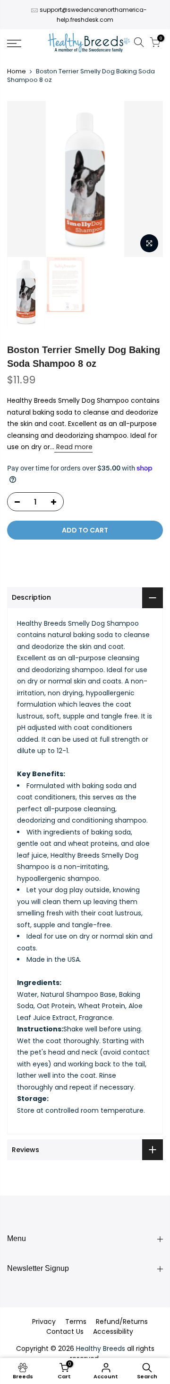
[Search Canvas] (139, 44)
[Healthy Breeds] (89, 43)
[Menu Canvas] (24, 43)
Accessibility (113, 1331)
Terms (75, 1321)
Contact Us (65, 1331)
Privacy (44, 1321)
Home (16, 71)
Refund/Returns (122, 1321)
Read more (73, 447)
